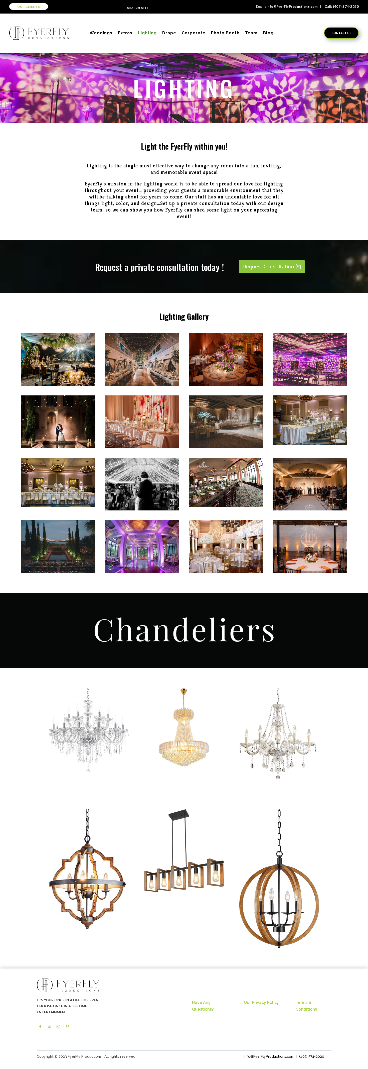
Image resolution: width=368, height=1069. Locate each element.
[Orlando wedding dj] (226, 571)
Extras (125, 33)
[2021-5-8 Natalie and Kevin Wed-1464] (310, 509)
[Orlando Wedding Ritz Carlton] (310, 443)
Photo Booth (225, 33)
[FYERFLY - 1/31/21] (310, 384)
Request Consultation (268, 266)
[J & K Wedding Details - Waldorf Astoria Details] (58, 384)
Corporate (194, 33)
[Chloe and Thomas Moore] (142, 509)
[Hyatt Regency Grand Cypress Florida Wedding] (142, 571)
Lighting (147, 33)
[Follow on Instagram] (58, 1026)
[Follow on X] (49, 1026)
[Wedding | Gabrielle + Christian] (310, 571)
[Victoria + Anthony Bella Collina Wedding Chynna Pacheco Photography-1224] (58, 446)
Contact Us (341, 33)
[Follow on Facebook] (40, 1026)
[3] (58, 571)
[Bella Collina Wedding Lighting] (226, 505)
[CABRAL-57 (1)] (142, 446)
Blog (268, 33)
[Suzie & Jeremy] (226, 446)
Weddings (101, 33)
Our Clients (28, 7)
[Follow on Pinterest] (67, 1026)
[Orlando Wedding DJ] (58, 505)
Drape (169, 33)
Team (251, 33)
